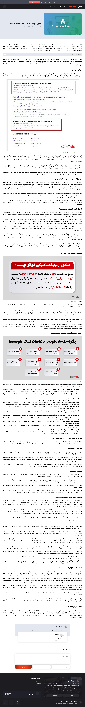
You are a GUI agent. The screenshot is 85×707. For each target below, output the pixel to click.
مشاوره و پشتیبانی (31, 693)
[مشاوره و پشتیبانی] (37, 693)
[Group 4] (75, 7)
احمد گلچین (24, 26)
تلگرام (18, 703)
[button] (53, 7)
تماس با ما (38, 681)
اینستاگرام (12, 703)
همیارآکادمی (67, 50)
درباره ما (39, 683)
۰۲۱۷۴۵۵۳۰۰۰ (30, 695)
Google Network (16, 512)
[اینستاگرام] (11, 701)
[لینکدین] (5, 701)
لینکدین (5, 703)
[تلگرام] (17, 701)
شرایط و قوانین (37, 685)
